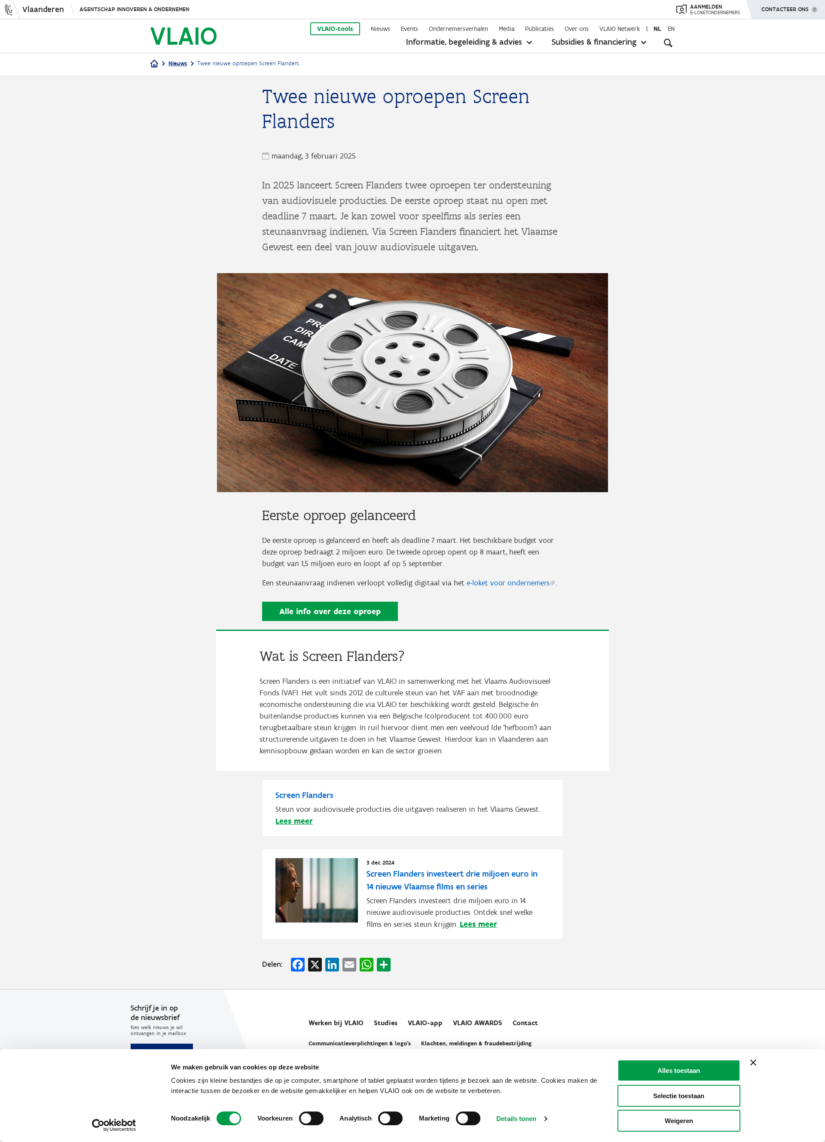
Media (506, 29)
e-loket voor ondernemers (508, 583)
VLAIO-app (425, 1023)
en (671, 29)
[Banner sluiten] (753, 1063)
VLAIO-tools (335, 29)
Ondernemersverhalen (458, 29)
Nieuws (380, 29)
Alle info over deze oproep (330, 611)
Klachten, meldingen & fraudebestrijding (476, 1043)
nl (657, 29)
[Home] (154, 64)
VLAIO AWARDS (477, 1023)
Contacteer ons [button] (785, 9)
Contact (525, 1023)
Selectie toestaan (678, 1095)
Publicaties (539, 29)
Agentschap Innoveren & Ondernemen (134, 9)
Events (409, 29)
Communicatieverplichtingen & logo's (360, 1043)
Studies (385, 1023)
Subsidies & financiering (594, 42)
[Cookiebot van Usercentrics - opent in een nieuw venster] (114, 1125)
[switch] (311, 1118)
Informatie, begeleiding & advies (464, 42)
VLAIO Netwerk (619, 29)
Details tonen (516, 1118)
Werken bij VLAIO (336, 1023)
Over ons (577, 29)
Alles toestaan (678, 1070)
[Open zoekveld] (668, 43)
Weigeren (679, 1120)
